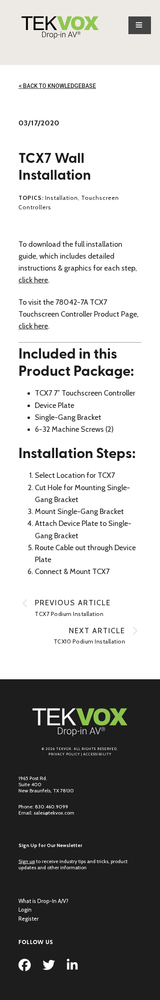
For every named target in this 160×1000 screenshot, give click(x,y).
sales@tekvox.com (54, 813)
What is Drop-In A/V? (43, 901)
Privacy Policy (64, 754)
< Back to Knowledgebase (57, 86)
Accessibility (97, 754)
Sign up (26, 861)
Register (28, 918)
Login (25, 909)
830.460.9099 (51, 806)
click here (33, 280)
